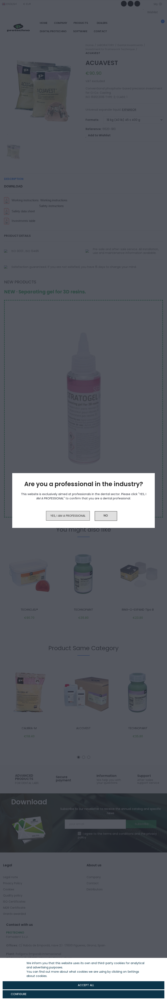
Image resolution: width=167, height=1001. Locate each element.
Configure (18, 994)
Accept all (86, 985)
